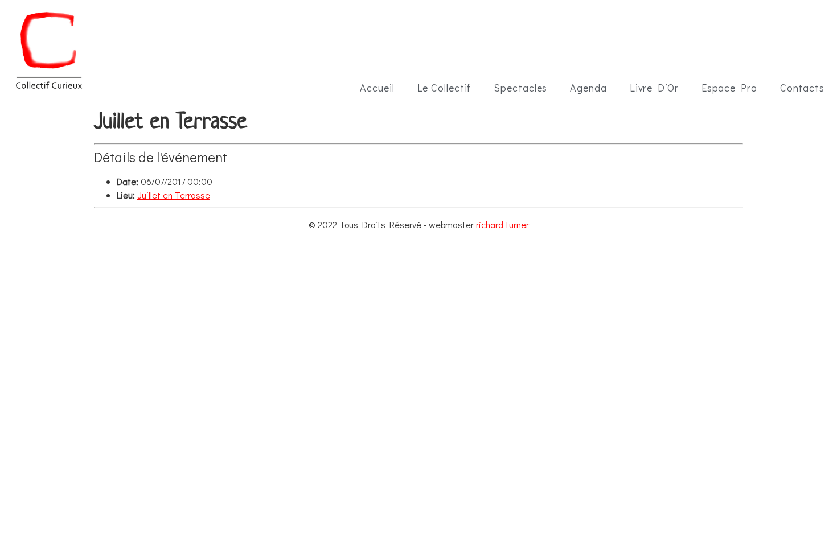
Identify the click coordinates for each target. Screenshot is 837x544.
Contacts (802, 87)
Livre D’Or (654, 87)
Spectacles (520, 87)
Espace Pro (729, 87)
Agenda (588, 87)
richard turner (502, 224)
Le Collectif (444, 87)
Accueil (377, 87)
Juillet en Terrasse (173, 195)
